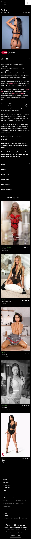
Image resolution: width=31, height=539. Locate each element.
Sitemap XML (6, 518)
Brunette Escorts (21, 500)
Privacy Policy (24, 518)
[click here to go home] (3, 2)
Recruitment (7, 485)
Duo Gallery (6, 482)
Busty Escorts (6, 506)
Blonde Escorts (7, 500)
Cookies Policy (14, 518)
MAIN (5, 52)
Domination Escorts (8, 503)
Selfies (13, 52)
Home (5, 479)
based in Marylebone (18, 93)
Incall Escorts (20, 503)
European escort (13, 83)
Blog (4, 490)
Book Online (7, 488)
